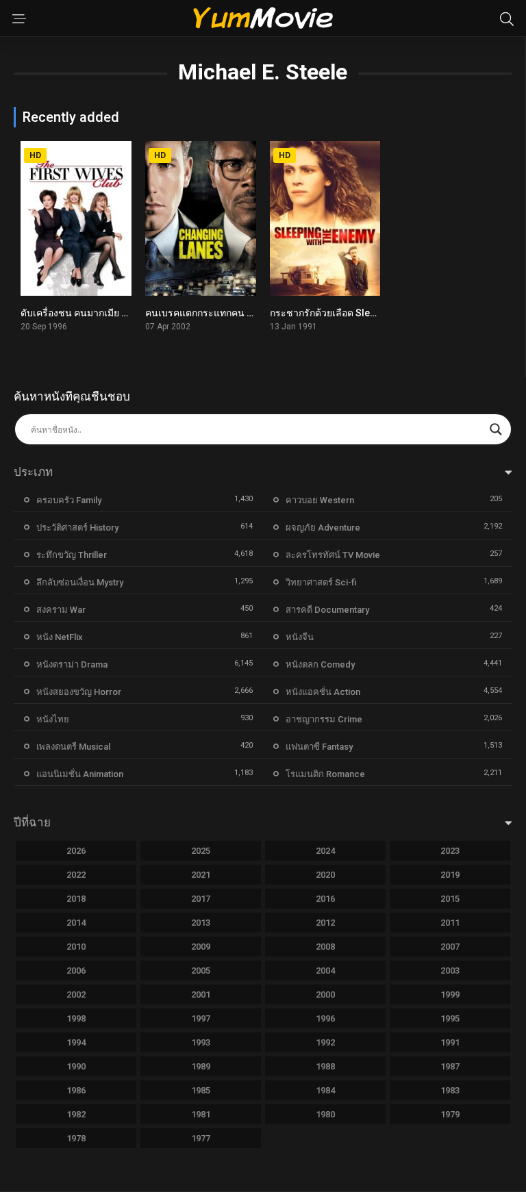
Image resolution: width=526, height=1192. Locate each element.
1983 (450, 1090)
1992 (325, 1042)
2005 (200, 970)
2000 (325, 994)
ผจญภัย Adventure (323, 527)
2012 (325, 922)
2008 (325, 946)
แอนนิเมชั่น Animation (79, 774)
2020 (325, 875)
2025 (200, 851)
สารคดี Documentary (327, 610)
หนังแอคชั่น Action (323, 692)
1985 (200, 1090)
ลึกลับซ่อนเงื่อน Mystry (79, 582)
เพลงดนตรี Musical (73, 746)
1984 (325, 1090)
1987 (450, 1066)
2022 (76, 875)
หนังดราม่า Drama (72, 664)
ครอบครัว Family (68, 500)
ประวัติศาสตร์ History (77, 527)
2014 (76, 922)
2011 (450, 922)
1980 (325, 1114)
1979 (450, 1114)
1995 (450, 1018)
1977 (200, 1138)
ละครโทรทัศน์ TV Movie (333, 555)
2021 (200, 875)
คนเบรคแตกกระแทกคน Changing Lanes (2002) (247, 312)
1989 (200, 1066)
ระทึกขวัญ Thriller (71, 555)
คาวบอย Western (320, 500)
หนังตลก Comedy (320, 664)
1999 (450, 994)
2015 (450, 898)
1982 (76, 1114)
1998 (76, 1018)
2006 (76, 970)
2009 (200, 946)
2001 (200, 994)
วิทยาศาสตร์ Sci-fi (321, 582)
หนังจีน (300, 637)
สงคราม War (61, 610)
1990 (76, 1066)
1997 (200, 1018)
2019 (450, 875)
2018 (76, 898)
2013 (200, 922)
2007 (450, 946)
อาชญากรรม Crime (324, 719)
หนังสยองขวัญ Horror (78, 692)
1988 (325, 1066)
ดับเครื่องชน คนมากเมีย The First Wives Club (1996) (131, 312)
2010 (76, 946)
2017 (200, 898)
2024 (325, 851)
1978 (76, 1138)
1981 (200, 1114)
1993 (200, 1042)
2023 (450, 851)
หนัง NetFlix (59, 637)
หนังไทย (52, 719)
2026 (76, 851)
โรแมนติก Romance (325, 774)
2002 (76, 994)
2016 (325, 898)
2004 (325, 970)
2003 (450, 970)
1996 (325, 1018)
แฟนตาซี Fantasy (319, 746)
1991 (450, 1042)
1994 (76, 1042)
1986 (76, 1090)
